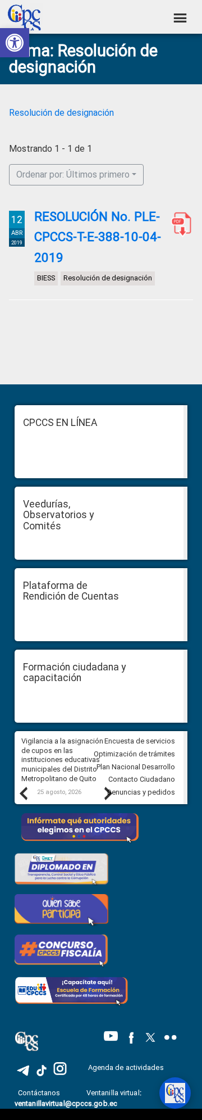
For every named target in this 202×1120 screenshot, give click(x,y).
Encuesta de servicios (139, 741)
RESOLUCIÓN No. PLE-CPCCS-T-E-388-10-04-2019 (97, 237)
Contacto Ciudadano (141, 779)
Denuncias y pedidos (141, 792)
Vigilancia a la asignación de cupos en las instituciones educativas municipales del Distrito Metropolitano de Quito (62, 760)
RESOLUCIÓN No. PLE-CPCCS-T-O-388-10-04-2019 (179, 224)
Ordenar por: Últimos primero (73, 174)
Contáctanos (40, 1093)
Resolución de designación (61, 112)
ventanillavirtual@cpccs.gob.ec (66, 1103)
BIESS (46, 278)
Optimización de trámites (134, 754)
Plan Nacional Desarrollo (136, 767)
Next (107, 793)
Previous (23, 793)
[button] (14, 42)
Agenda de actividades (126, 1067)
